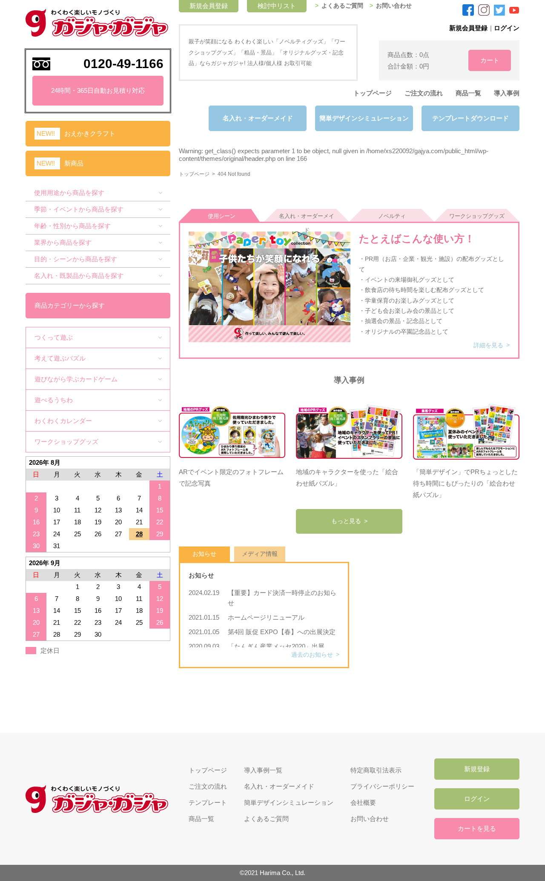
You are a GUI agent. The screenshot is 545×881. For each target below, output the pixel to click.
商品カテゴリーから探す (69, 305)
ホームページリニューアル (269, 617)
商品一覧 (468, 93)
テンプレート (208, 802)
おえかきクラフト (89, 133)
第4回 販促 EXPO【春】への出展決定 (282, 631)
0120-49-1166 (123, 64)
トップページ (372, 93)
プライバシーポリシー (382, 786)
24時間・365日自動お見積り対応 (98, 90)
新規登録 (477, 768)
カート (489, 60)
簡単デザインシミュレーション (364, 118)
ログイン (506, 27)
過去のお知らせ (312, 655)
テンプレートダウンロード (470, 118)
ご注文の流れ (423, 93)
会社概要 (363, 802)
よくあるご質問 (342, 6)
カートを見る (477, 828)
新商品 (73, 163)
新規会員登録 (468, 27)
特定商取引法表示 (376, 770)
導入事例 (506, 93)
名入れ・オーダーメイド (258, 118)
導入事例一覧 (263, 770)
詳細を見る (488, 345)
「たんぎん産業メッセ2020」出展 (276, 646)
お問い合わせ (394, 6)
